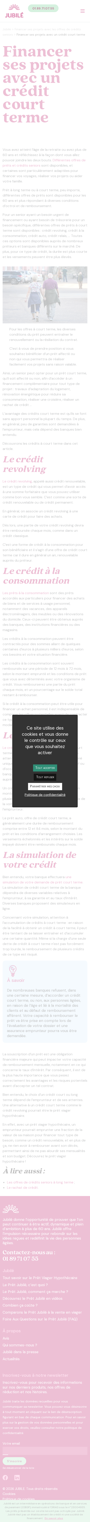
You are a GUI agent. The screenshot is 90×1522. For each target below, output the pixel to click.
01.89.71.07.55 (43, 8)
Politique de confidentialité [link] (45, 794)
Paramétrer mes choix (45, 786)
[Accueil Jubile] (14, 11)
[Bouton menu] (82, 11)
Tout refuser (45, 777)
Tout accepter (45, 767)
